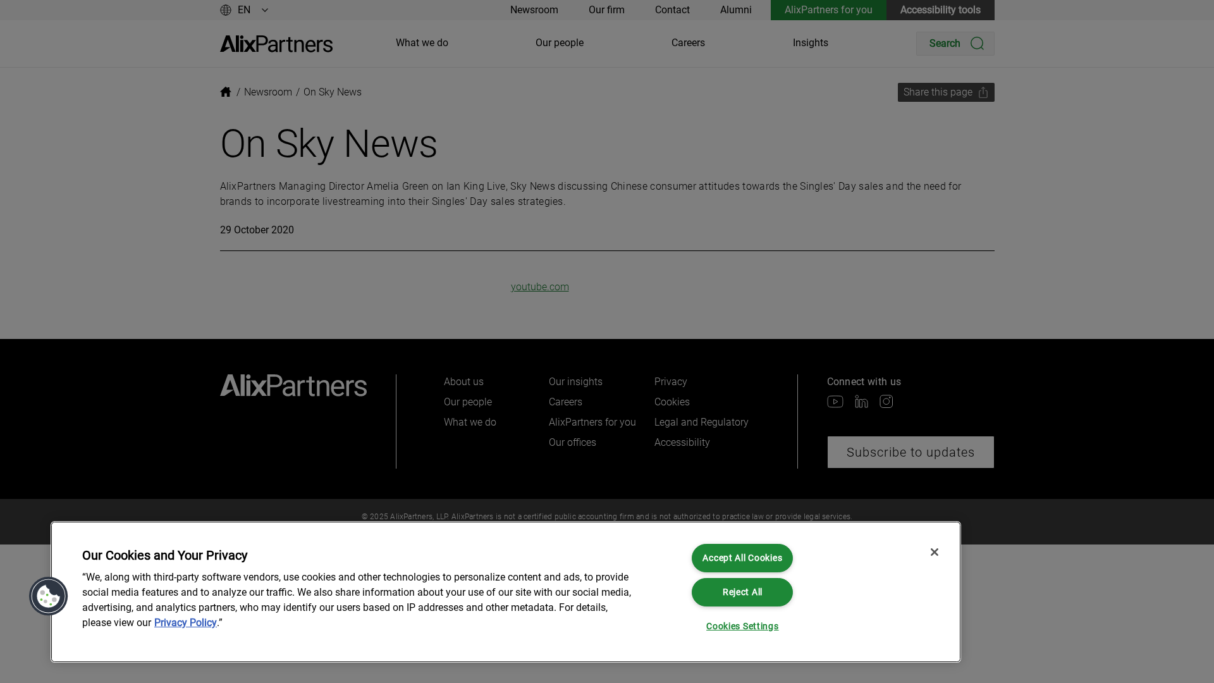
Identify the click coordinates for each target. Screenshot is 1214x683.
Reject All (743, 592)
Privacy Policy (185, 623)
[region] (506, 592)
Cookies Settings (742, 626)
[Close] (934, 552)
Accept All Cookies (742, 558)
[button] (48, 596)
